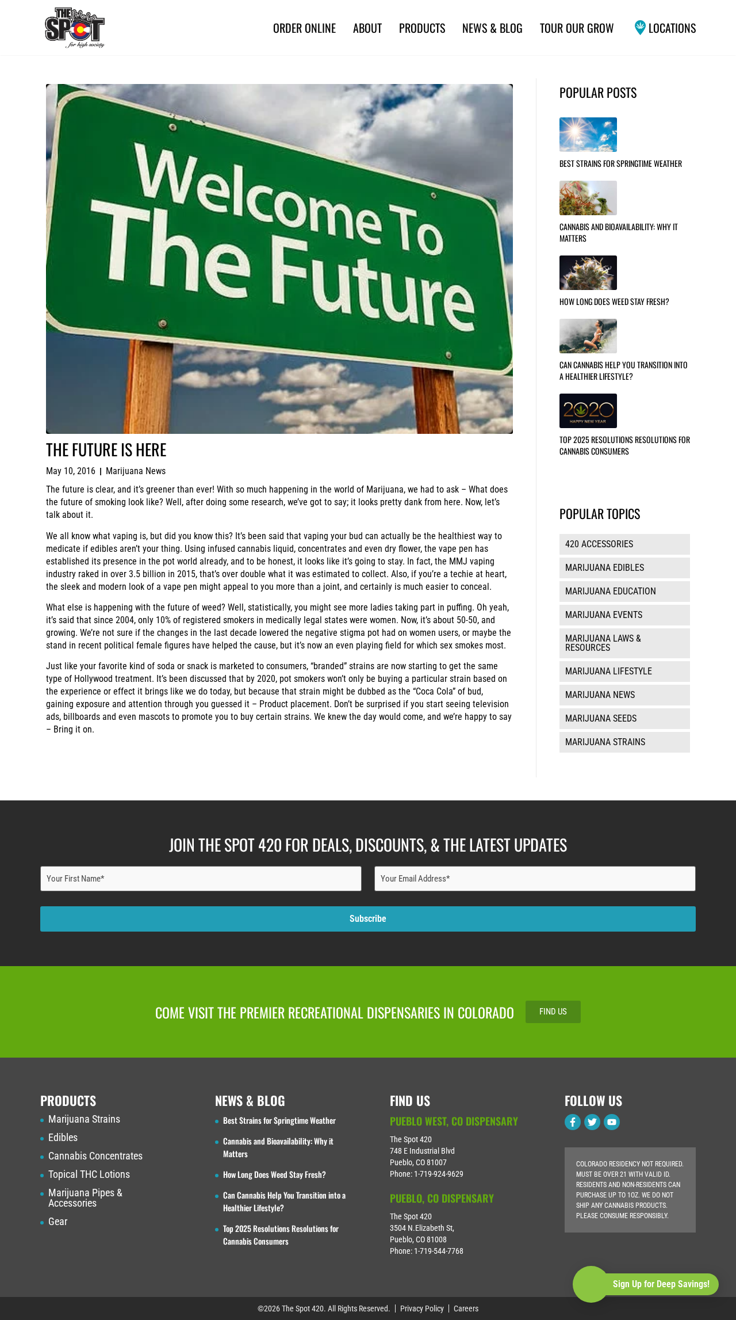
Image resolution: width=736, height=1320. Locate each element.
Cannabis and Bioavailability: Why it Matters (618, 232)
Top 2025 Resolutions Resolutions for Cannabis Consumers (624, 445)
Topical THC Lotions (89, 1174)
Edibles (63, 1137)
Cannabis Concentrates (95, 1156)
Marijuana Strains (84, 1119)
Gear (57, 1221)
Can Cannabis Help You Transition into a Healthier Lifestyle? (623, 370)
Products (422, 27)
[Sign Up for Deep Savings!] (591, 1284)
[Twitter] (592, 1122)
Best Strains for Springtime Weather (620, 163)
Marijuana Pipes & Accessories (85, 1198)
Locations (672, 27)
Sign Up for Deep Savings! (661, 1284)
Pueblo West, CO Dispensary (454, 1120)
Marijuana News (136, 471)
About (367, 27)
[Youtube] (612, 1122)
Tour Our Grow (577, 27)
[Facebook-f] (573, 1122)
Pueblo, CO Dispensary (442, 1198)
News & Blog (492, 27)
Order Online (304, 27)
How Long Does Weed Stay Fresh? (614, 301)
